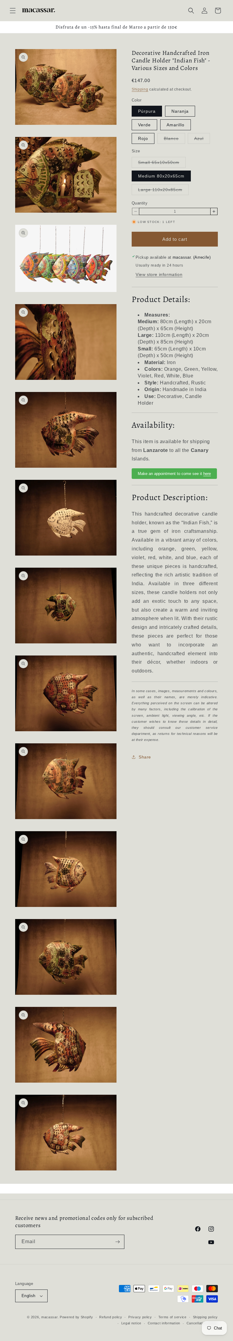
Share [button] (145, 757)
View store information (159, 274)
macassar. (50, 1317)
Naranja (180, 111)
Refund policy (110, 1317)
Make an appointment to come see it (174, 473)
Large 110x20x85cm (163, 191)
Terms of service (172, 1317)
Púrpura (147, 111)
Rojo (143, 138)
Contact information (164, 1323)
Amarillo (175, 124)
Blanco (174, 140)
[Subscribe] (117, 1242)
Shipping (140, 89)
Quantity (139, 203)
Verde (144, 124)
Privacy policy (140, 1317)
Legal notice (131, 1323)
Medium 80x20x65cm (161, 176)
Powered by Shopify (76, 1317)
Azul (202, 140)
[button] (12, 10)
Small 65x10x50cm (162, 164)
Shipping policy (205, 1317)
